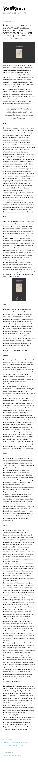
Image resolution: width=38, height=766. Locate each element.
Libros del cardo (7, 745)
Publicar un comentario (12, 755)
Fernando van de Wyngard (25, 740)
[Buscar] (33, 3)
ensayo (15, 740)
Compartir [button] (6, 737)
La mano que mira (23, 742)
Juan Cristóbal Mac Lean (10, 742)
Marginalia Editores (18, 745)
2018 (10, 740)
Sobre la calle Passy (12, 13)
